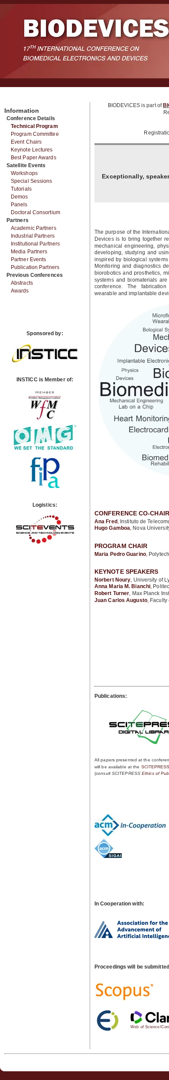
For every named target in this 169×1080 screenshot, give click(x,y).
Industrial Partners (33, 236)
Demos (19, 197)
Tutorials (21, 189)
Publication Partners (35, 267)
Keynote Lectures (32, 150)
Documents (13, 99)
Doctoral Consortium (35, 212)
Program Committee (35, 134)
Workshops (24, 173)
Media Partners (29, 252)
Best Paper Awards (33, 158)
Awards (20, 291)
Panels (19, 205)
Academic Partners (33, 228)
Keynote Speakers (126, 571)
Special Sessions (31, 181)
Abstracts (22, 283)
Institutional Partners (35, 244)
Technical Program (34, 126)
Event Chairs (26, 142)
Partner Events (28, 259)
